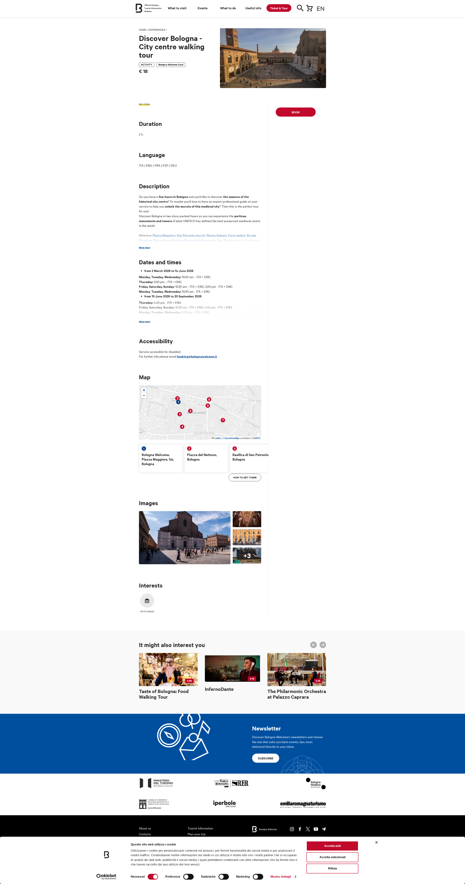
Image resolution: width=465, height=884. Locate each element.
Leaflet (217, 438)
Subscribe (265, 758)
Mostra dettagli (280, 876)
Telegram (324, 829)
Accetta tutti (332, 845)
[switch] (188, 877)
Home (142, 29)
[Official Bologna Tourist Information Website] (139, 8)
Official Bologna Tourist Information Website (152, 8)
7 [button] (223, 420)
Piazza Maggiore (164, 235)
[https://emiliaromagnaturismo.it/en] (303, 809)
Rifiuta (332, 868)
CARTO (256, 438)
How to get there (245, 477)
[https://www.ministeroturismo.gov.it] (156, 788)
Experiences (157, 29)
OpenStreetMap (232, 438)
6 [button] (208, 405)
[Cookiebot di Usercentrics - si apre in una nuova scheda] (106, 877)
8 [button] (209, 399)
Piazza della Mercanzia (200, 240)
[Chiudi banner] (376, 842)
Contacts (145, 834)
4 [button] (182, 427)
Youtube (316, 829)
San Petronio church (191, 235)
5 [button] (190, 411)
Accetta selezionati (332, 857)
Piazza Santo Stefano (168, 240)
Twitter (308, 829)
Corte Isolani (236, 235)
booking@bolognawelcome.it (197, 356)
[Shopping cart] (309, 7)
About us (145, 828)
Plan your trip (197, 834)
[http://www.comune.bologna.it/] (224, 809)
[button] (144, 390)
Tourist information (200, 828)
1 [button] (178, 402)
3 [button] (180, 414)
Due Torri (224, 240)
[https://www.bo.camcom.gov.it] (154, 809)
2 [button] (177, 398)
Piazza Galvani (217, 235)
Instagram (292, 829)
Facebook (300, 829)
